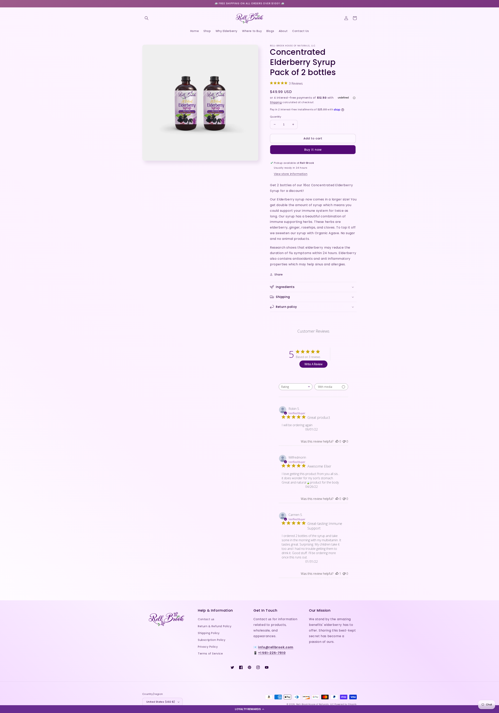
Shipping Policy (209, 633)
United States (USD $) (160, 702)
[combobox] (295, 386)
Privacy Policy (208, 647)
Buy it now (313, 150)
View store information (290, 174)
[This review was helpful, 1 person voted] (337, 573)
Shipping (276, 102)
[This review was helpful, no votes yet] (337, 441)
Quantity (275, 117)
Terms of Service (210, 653)
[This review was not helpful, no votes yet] (344, 441)
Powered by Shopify (345, 704)
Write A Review (313, 364)
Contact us (206, 619)
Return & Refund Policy (214, 626)
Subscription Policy (211, 640)
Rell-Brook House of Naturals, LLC (315, 704)
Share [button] (278, 274)
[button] (249, 709)
